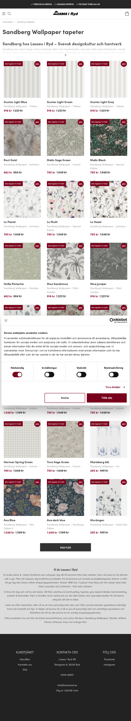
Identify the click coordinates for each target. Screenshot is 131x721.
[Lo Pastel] (22, 199)
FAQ (25, 669)
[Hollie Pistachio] (22, 261)
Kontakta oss (25, 664)
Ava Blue (9, 520)
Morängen (97, 520)
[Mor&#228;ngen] (108, 497)
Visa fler (65, 547)
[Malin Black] (108, 137)
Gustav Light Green (59, 102)
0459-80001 (67, 674)
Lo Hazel (95, 222)
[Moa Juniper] (108, 261)
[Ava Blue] (22, 497)
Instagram (109, 664)
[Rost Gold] (22, 137)
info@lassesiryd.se (67, 685)
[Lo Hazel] (108, 199)
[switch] (49, 374)
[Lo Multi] (65, 199)
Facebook (109, 659)
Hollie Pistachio (14, 284)
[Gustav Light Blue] (22, 79)
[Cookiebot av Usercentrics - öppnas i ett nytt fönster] (112, 320)
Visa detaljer (113, 387)
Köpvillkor (25, 659)
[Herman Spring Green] (22, 439)
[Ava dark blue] (65, 497)
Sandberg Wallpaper (26, 21)
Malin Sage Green (59, 160)
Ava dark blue (56, 520)
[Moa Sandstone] (65, 261)
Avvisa (65, 397)
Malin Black (98, 160)
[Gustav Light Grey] (108, 79)
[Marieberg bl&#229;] (108, 439)
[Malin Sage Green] (65, 137)
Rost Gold (10, 160)
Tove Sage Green (58, 462)
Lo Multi (52, 222)
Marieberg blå (99, 462)
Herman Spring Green (18, 462)
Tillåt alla (106, 397)
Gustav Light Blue (15, 102)
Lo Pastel (10, 222)
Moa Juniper (98, 284)
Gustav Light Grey (102, 102)
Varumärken (8, 21)
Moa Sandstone (57, 284)
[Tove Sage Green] (65, 439)
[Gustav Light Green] (65, 79)
